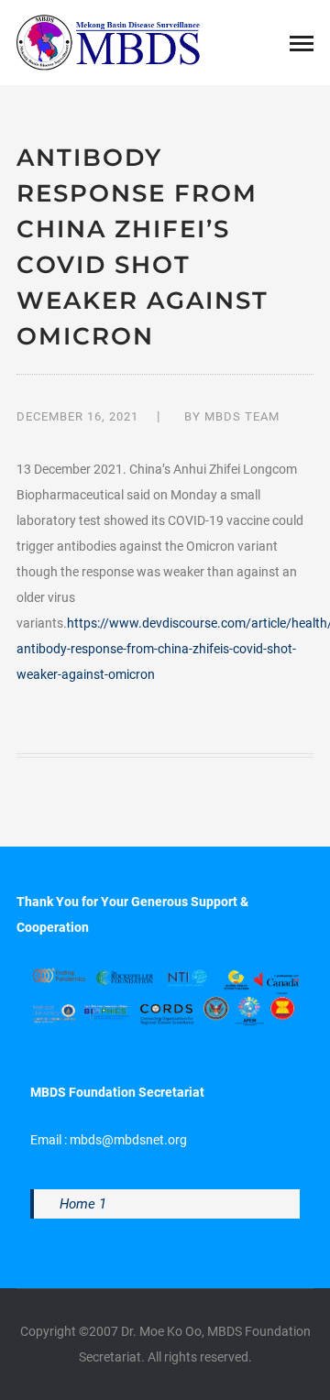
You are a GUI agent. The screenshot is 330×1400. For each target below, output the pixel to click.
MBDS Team (242, 416)
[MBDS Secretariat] (108, 41)
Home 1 (83, 1204)
